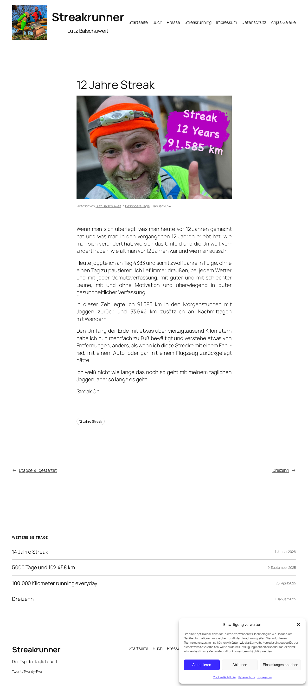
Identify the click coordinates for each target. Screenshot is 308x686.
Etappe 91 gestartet (38, 470)
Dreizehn (280, 470)
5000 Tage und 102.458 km (43, 567)
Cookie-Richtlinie (224, 677)
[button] (298, 624)
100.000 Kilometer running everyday (54, 583)
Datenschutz (246, 677)
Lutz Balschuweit (108, 206)
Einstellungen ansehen (280, 665)
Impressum (264, 677)
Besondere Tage (137, 206)
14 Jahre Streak (30, 552)
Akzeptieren (201, 665)
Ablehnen (239, 665)
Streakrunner (88, 17)
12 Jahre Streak (90, 421)
